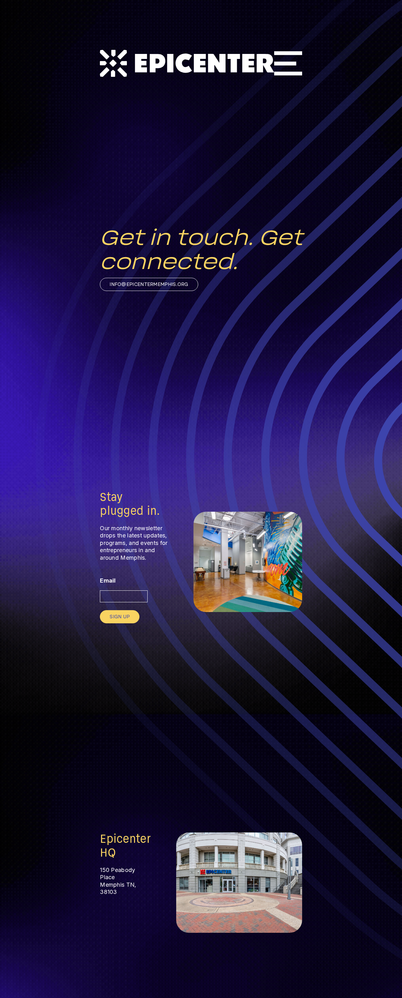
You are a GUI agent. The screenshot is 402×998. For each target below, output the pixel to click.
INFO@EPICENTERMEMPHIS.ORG (149, 284)
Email (108, 580)
